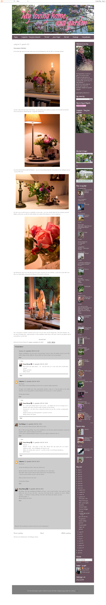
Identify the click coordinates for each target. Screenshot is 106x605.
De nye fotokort (82, 519)
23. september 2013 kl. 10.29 (32, 381)
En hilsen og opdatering (86, 216)
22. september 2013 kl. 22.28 (31, 351)
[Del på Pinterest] (54, 342)
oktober (80, 494)
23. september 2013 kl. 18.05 (40, 364)
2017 (79, 479)
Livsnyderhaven (81, 247)
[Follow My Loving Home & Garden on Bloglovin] (81, 107)
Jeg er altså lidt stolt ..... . (84, 517)
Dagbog (16, 37)
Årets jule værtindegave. (86, 360)
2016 (79, 481)
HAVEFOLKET (81, 413)
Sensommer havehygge (83, 509)
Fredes (79, 369)
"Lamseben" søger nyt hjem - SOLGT (84, 514)
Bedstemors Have (81, 296)
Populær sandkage (82, 521)
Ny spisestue (81, 505)
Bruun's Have (81, 225)
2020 (79, 472)
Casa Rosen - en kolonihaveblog (84, 316)
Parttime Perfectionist (82, 242)
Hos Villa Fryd (81, 252)
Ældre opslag (66, 533)
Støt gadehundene (86, 37)
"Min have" (46, 37)
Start (42, 533)
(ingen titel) (80, 446)
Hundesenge (75, 37)
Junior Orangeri (56, 37)
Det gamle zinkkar (82, 525)
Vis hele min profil (86, 572)
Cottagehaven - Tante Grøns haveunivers (30, 37)
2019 (79, 475)
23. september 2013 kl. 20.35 (32, 461)
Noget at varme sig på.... (83, 501)
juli (80, 534)
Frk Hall (80, 359)
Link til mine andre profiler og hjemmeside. (88, 191)
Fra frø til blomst (81, 391)
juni (80, 536)
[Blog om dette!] (50, 342)
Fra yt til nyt (87, 338)
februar (80, 545)
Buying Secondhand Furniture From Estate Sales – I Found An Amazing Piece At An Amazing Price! (85, 310)
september (81, 497)
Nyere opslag (18, 533)
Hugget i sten (81, 527)
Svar (20, 357)
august (80, 532)
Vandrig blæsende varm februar (87, 328)
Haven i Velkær (81, 326)
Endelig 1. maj (87, 403)
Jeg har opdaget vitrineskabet (83, 264)
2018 (79, 477)
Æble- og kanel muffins (84, 503)
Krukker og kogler (87, 371)
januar (80, 548)
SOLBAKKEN (81, 380)
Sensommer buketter (83, 507)
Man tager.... (81, 511)
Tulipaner (86, 392)
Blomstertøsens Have (82, 402)
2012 (79, 550)
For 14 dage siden (81, 243)
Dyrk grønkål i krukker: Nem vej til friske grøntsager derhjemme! (85, 226)
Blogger (77, 591)
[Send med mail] (48, 342)
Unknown (21, 381)
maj (80, 539)
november (81, 492)
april (80, 541)
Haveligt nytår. (87, 286)
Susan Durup (26, 364)
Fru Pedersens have (82, 189)
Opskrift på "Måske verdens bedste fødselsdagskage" (88, 439)
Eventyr (85, 232)
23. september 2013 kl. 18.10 (40, 442)
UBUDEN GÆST (86, 350)
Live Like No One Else (83, 307)
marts (80, 543)
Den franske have (81, 214)
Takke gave (86, 253)
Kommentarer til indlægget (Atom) (29, 537)
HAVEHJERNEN (82, 348)
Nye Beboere (86, 317)
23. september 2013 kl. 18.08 (40, 403)
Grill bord (81, 523)
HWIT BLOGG (81, 203)
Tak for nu (86, 269)
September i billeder (88, 381)
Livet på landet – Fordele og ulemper (83, 280)
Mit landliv (80, 279)
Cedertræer (86, 429)
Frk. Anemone (80, 268)
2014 (79, 486)
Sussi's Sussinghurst (82, 199)
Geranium (81, 529)
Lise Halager (22, 424)
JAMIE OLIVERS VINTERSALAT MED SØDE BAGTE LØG (88, 416)
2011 (79, 553)
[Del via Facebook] (53, 342)
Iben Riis (80, 231)
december (81, 490)
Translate (86, 562)
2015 (79, 484)
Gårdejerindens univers (82, 337)
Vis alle (92, 423)
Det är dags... (86, 204)
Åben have (66, 37)
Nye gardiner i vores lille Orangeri (88, 449)
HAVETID (80, 285)
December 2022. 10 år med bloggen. (88, 297)
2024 (79, 470)
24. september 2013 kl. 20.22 (35, 489)
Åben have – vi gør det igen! (83, 248)
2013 (79, 488)
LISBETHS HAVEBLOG (84, 263)
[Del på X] (51, 342)
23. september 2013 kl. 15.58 (34, 424)
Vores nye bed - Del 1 (83, 499)
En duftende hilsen (88, 457)
